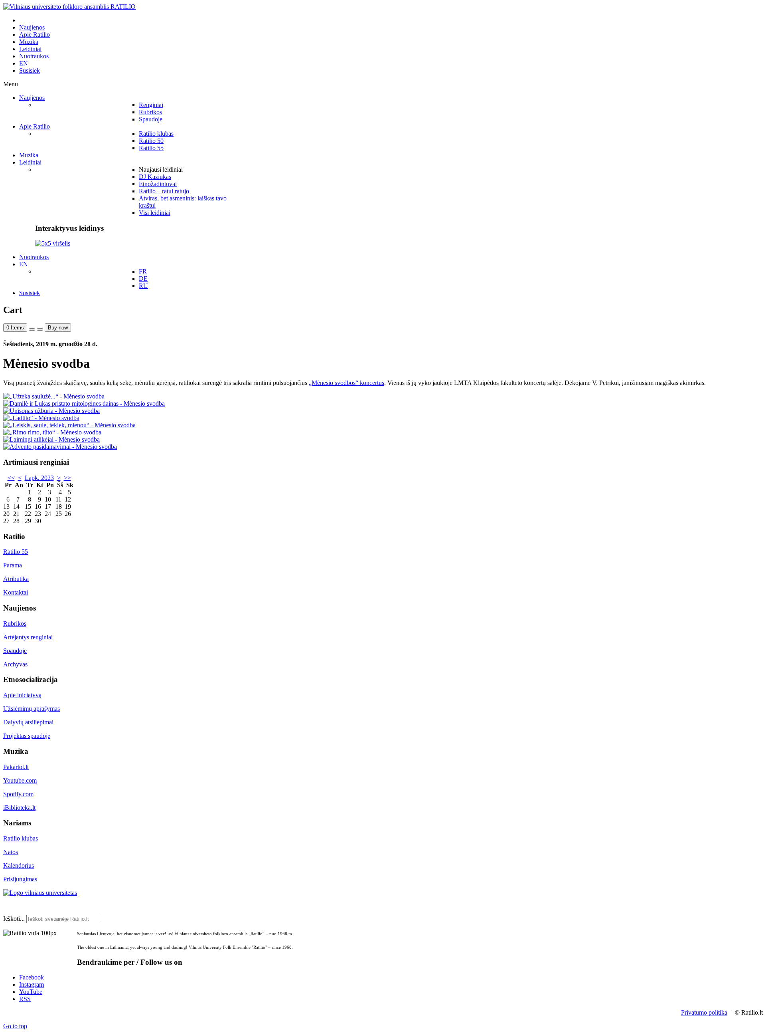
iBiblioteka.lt (19, 807)
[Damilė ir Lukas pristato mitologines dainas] (84, 403)
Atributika (16, 578)
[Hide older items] (40, 329)
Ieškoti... (14, 918)
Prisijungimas (20, 879)
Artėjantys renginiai (28, 637)
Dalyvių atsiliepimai (28, 722)
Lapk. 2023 (39, 477)
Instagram (31, 984)
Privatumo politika (704, 1012)
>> (67, 477)
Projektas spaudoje (26, 735)
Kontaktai (15, 592)
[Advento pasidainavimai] (60, 446)
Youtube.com (20, 780)
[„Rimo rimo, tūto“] (52, 432)
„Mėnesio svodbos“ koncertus (346, 382)
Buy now (58, 328)
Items (15, 328)
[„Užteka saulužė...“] (54, 396)
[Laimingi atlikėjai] (51, 439)
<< (11, 477)
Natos (10, 852)
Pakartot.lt (16, 766)
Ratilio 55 (15, 551)
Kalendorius (18, 865)
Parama (12, 565)
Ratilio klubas (20, 838)
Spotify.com (18, 794)
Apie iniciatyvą (22, 695)
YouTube (30, 991)
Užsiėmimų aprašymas (31, 708)
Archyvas (15, 664)
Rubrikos (14, 623)
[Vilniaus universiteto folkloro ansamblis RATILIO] (69, 6)
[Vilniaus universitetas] (40, 892)
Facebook (31, 977)
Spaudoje (15, 650)
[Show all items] (32, 329)
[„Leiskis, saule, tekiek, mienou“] (69, 425)
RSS (25, 998)
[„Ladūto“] (41, 417)
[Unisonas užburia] (51, 410)
